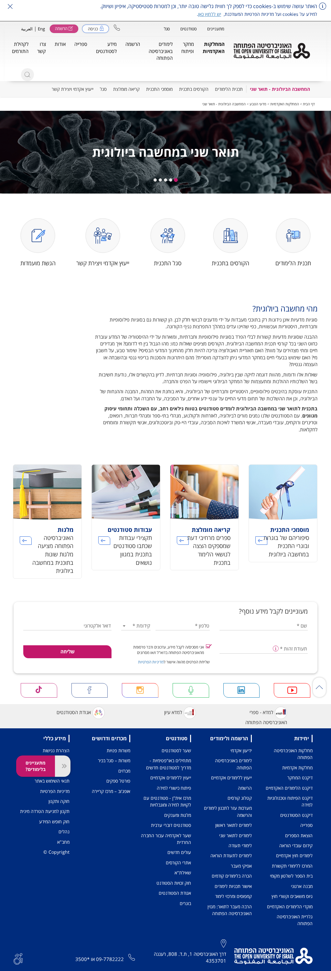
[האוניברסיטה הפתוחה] (272, 51)
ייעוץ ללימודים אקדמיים (231, 778)
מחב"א (63, 842)
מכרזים (124, 771)
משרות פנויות (118, 750)
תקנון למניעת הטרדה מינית (44, 811)
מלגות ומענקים (177, 815)
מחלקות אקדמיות (297, 768)
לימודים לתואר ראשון (233, 825)
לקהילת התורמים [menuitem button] (20, 47)
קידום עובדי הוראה (296, 845)
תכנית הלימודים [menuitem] (229, 89)
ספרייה (306, 825)
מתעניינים (215, 29)
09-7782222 (110, 959)
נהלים (64, 832)
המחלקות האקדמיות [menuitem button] (214, 47)
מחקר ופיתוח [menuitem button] (187, 47)
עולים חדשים (179, 852)
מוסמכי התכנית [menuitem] (159, 89)
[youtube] (292, 690)
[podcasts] (191, 690)
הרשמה (245, 788)
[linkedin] (241, 690)
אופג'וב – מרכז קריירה (111, 791)
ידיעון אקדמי (241, 750)
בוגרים (185, 903)
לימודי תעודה (240, 845)
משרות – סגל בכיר (114, 760)
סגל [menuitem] (103, 89)
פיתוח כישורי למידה (174, 788)
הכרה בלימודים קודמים (232, 876)
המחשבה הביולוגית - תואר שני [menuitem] (280, 89)
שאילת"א (183, 873)
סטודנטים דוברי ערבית (171, 825)
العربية (27, 29)
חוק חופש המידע (54, 821)
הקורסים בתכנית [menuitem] (193, 89)
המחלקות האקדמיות (284, 103)
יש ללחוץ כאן (209, 14)
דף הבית (309, 103)
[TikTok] (39, 690)
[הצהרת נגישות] (18, 958)
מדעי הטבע (258, 103)
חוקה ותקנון (58, 801)
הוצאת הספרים (299, 835)
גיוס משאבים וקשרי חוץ (292, 896)
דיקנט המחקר (300, 778)
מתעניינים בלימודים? (36, 766)
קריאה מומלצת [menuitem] (126, 89)
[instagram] (140, 690)
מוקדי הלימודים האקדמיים (290, 906)
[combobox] (136, 625)
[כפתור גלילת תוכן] (319, 687)
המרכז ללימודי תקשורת (292, 866)
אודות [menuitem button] (60, 44)
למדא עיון (173, 712)
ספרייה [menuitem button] (80, 44)
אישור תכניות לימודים (233, 886)
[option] (283, 517)
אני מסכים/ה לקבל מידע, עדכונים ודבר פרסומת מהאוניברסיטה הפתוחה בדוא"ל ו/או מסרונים (168, 649)
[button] (117, 27)
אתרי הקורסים (178, 863)
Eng (41, 29)
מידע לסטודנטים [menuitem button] (106, 47)
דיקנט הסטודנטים (296, 815)
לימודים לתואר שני (235, 835)
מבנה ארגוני (302, 886)
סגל (167, 29)
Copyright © (56, 852)
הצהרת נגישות (56, 750)
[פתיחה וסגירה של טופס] (62, 766)
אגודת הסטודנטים (74, 712)
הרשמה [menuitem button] (132, 44)
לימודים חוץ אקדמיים (294, 855)
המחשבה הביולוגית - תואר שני (224, 103)
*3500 (82, 959)
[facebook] (89, 690)
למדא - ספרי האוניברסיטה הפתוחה (266, 717)
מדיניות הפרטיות (151, 662)
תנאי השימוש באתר (52, 781)
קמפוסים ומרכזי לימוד (233, 896)
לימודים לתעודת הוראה (231, 855)
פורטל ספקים (118, 781)
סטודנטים (188, 29)
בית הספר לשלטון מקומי (291, 876)
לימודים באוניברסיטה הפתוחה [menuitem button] (161, 51)
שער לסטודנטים (176, 750)
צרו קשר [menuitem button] (41, 47)
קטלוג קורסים (240, 798)
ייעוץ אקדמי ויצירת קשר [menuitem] (72, 89)
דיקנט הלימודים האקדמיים (289, 788)
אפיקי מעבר (241, 866)
